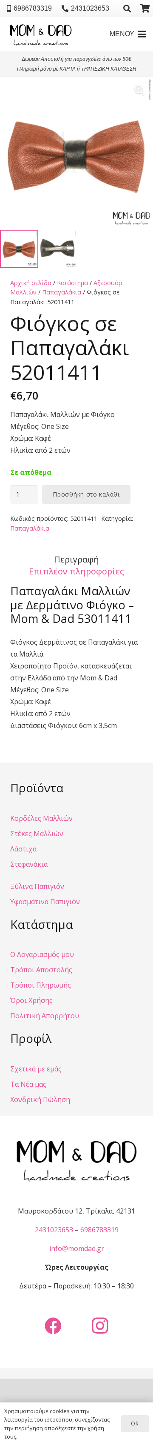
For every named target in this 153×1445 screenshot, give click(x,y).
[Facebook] (53, 1326)
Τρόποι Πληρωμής (40, 985)
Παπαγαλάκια (61, 292)
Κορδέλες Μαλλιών (41, 818)
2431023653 (54, 1229)
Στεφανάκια (29, 864)
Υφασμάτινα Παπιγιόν (45, 901)
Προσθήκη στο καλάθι (86, 494)
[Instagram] (100, 1326)
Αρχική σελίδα (30, 283)
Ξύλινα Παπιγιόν (37, 886)
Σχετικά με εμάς (36, 1069)
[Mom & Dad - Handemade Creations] (41, 34)
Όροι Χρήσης (31, 1000)
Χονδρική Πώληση (40, 1099)
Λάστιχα (23, 849)
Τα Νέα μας (28, 1084)
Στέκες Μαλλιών (36, 833)
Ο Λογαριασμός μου (42, 954)
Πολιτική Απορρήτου (44, 1015)
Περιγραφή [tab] (76, 559)
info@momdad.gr (76, 1248)
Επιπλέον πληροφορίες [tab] (76, 571)
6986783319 (99, 1229)
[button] (127, 8)
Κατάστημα (72, 283)
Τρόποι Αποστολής (41, 969)
